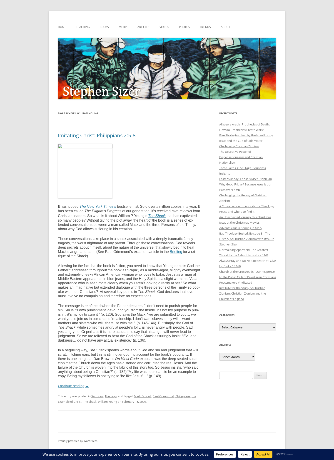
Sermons (97, 396)
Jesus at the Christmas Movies (239, 222)
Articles (143, 27)
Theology (111, 396)
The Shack (90, 402)
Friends (205, 27)
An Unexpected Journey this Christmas (245, 217)
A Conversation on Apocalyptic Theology (246, 206)
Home (62, 27)
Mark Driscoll (142, 396)
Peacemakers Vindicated (235, 282)
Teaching (83, 27)
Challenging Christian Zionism (239, 146)
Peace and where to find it (236, 212)
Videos (164, 27)
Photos (184, 27)
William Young (107, 402)
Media (123, 27)
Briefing (176, 252)
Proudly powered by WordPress (77, 441)
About (225, 27)
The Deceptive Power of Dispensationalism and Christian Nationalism (241, 157)
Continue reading (73, 386)
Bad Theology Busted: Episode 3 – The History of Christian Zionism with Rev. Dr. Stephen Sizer (246, 238)
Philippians (182, 396)
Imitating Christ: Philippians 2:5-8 (97, 135)
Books (104, 27)
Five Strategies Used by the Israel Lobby (246, 135)
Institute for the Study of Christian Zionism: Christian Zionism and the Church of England (242, 293)
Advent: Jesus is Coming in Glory (240, 228)
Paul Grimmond (163, 396)
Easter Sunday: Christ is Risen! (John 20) (245, 179)
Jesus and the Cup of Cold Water (240, 141)
